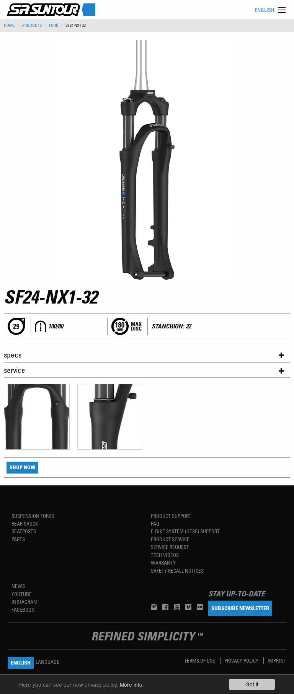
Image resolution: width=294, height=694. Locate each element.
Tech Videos (165, 555)
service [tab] (14, 370)
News (18, 586)
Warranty (163, 562)
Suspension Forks (32, 516)
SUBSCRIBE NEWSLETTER (240, 608)
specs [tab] (12, 354)
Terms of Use (200, 660)
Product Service (170, 539)
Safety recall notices (177, 570)
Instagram (24, 601)
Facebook (22, 609)
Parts (18, 539)
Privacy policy (242, 660)
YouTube (21, 594)
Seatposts (23, 531)
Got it (251, 684)
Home (9, 25)
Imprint (277, 660)
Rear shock (24, 523)
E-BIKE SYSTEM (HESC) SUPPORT (185, 531)
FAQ (155, 523)
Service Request (170, 547)
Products (32, 25)
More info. (132, 684)
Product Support (171, 516)
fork (53, 25)
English (264, 10)
